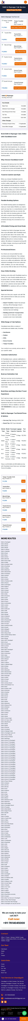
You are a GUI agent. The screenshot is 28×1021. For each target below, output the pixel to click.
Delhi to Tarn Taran (5, 886)
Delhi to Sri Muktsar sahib (7, 877)
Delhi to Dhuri (4, 829)
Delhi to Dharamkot (5, 825)
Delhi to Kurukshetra (6, 644)
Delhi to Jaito (4, 838)
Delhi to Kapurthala (5, 842)
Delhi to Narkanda (5, 703)
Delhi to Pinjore (4, 601)
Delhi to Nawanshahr (6, 571)
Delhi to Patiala (4, 562)
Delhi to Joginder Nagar (6, 664)
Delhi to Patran (4, 862)
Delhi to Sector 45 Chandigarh (8, 766)
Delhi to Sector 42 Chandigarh (8, 762)
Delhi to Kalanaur (5, 790)
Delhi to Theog (4, 888)
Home (2, 964)
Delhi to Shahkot (5, 875)
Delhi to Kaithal (4, 694)
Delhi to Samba (4, 677)
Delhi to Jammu (4, 605)
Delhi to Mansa (4, 668)
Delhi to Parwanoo (5, 595)
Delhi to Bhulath (4, 812)
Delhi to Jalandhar (5, 551)
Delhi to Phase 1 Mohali (6, 734)
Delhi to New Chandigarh (7, 649)
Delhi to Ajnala (4, 716)
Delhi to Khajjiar (4, 796)
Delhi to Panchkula (5, 566)
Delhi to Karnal (4, 695)
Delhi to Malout (4, 797)
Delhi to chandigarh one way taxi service (10, 903)
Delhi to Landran (5, 645)
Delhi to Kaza (4, 788)
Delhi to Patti (4, 864)
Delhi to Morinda (5, 558)
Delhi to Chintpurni (5, 657)
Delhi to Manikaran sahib (7, 799)
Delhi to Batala (4, 725)
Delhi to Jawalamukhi (6, 840)
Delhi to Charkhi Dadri (6, 818)
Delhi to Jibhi (4, 844)
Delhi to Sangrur (5, 590)
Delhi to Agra (4, 655)
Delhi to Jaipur (4, 606)
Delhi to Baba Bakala (6, 809)
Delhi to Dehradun (5, 690)
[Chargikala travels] (3, 2)
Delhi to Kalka (4, 594)
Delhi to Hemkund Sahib (6, 625)
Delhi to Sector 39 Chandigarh (8, 757)
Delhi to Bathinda (5, 631)
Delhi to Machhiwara (6, 721)
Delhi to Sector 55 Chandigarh (8, 775)
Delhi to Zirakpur (5, 568)
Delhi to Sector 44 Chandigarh (8, 764)
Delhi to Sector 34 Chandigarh (8, 753)
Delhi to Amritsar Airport (6, 682)
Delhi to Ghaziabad (5, 834)
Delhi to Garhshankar (6, 603)
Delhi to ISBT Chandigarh (7, 640)
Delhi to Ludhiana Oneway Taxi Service (11, 990)
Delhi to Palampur (5, 651)
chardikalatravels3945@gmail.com (15, 998)
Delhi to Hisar (4, 660)
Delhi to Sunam (4, 681)
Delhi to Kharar (4, 545)
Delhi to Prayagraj (5, 807)
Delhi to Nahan (4, 701)
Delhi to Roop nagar (6, 560)
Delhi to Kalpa (4, 794)
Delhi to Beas (4, 686)
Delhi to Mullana (5, 853)
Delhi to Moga (4, 647)
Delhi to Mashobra (5, 801)
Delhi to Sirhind (4, 556)
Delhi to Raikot (4, 868)
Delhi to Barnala (4, 592)
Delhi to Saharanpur (5, 653)
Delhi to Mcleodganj (6, 803)
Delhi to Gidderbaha (6, 836)
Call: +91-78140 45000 (10, 1018)
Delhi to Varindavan (5, 710)
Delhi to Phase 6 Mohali (6, 781)
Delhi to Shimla (4, 599)
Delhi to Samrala (5, 636)
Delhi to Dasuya (4, 822)
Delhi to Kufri (4, 792)
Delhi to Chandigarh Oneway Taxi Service (12, 983)
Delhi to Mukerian (5, 851)
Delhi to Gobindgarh (6, 584)
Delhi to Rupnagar (5, 675)
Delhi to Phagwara (5, 866)
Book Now (23, 1018)
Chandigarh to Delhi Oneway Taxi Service (12, 981)
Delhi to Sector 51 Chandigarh (8, 773)
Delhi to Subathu (5, 879)
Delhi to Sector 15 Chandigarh (8, 744)
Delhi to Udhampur (5, 892)
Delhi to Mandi (4, 723)
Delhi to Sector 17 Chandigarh (8, 747)
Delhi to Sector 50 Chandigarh (8, 771)
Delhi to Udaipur (5, 890)
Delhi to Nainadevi (5, 670)
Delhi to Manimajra (5, 738)
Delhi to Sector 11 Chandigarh (8, 742)
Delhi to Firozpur (5, 623)
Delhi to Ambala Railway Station (8, 634)
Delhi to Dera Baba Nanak (7, 823)
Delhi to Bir (3, 814)
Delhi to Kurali (4, 577)
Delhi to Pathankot (5, 616)
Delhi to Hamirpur (5, 618)
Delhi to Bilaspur (5, 658)
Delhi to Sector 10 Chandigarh (8, 740)
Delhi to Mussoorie (5, 855)
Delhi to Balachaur (5, 569)
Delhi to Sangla (4, 872)
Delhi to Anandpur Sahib (6, 564)
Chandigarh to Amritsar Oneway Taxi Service (13, 985)
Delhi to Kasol (4, 697)
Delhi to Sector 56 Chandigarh (8, 777)
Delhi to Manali (4, 547)
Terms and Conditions (10, 1013)
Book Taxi (4, 972)
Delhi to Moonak (5, 849)
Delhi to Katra (4, 846)
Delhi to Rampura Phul (6, 705)
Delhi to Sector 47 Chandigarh (8, 768)
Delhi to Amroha (5, 784)
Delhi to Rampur (5, 870)
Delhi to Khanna (4, 582)
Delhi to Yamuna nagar (6, 718)
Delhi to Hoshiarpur (5, 573)
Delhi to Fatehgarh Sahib (7, 731)
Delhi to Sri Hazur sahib (6, 720)
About (2, 966)
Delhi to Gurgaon (5, 896)
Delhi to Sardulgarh (5, 873)
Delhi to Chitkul (4, 820)
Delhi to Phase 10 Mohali (7, 736)
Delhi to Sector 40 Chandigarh (8, 758)
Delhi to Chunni (4, 588)
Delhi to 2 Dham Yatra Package (8, 899)
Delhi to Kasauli (4, 627)
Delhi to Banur (4, 555)
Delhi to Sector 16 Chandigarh (8, 746)
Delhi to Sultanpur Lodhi (6, 881)
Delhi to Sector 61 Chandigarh (8, 779)
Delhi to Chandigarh (5, 542)
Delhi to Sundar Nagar (6, 883)
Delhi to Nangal (4, 614)
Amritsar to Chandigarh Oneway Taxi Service (13, 987)
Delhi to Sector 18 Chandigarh (8, 749)
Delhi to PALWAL (5, 859)
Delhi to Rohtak (4, 708)
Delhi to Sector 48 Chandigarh (8, 770)
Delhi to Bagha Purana (6, 810)
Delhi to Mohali (4, 543)
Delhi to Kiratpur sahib (6, 688)
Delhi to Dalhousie (5, 608)
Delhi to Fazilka (4, 833)
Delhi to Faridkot (5, 831)
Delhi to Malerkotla (5, 857)
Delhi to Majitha (4, 847)
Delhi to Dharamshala (6, 619)
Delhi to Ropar (4, 553)
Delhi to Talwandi (5, 885)
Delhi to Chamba (5, 816)
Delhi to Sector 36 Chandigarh (8, 755)
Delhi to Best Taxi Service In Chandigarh (10, 898)
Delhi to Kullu (4, 699)
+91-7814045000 (14, 922)
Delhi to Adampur (5, 783)
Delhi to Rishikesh (5, 707)
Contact (3, 970)
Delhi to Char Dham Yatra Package (9, 901)
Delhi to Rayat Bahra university (8, 894)
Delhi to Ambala (4, 579)
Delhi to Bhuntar (5, 786)
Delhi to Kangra (4, 666)
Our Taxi (3, 968)
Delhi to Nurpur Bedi (6, 632)
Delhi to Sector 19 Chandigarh (8, 751)
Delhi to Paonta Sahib (6, 673)
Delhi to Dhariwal (5, 727)
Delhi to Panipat (4, 860)
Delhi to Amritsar (5, 575)
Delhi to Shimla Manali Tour (7, 684)
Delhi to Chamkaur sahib (6, 581)
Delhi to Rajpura (5, 586)
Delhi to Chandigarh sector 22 (8, 733)
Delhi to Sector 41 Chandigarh (8, 760)
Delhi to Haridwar (5, 692)
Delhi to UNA (4, 610)
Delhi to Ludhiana (5, 549)
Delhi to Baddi (4, 612)
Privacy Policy (3, 1013)
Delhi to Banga (4, 638)
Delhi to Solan (4, 597)
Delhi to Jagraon (5, 662)
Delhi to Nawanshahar (6, 671)
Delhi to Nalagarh (5, 629)
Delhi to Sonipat (5, 679)
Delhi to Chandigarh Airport (7, 805)
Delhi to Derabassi (5, 621)
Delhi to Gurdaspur (5, 729)
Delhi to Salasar (4, 712)
